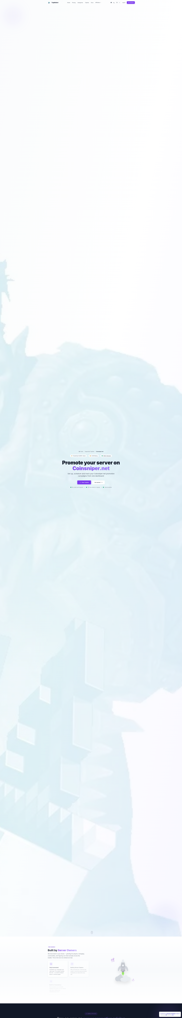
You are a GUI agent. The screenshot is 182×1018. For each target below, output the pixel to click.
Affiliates (97, 2)
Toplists (87, 2)
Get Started (131, 2)
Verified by (169, 1015)
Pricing (74, 2)
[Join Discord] (111, 2)
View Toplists (85, 482)
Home (68, 2)
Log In (123, 2)
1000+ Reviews (107, 455)
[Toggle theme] (114, 2)
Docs (92, 2)
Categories (80, 2)
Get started (97, 482)
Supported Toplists (89, 451)
